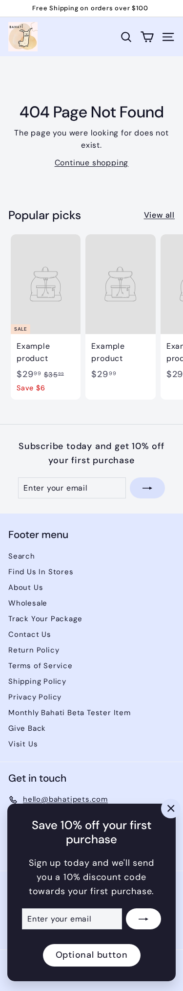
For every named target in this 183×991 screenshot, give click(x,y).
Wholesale (27, 603)
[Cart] (147, 37)
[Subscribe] (143, 919)
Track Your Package (45, 619)
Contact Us (29, 634)
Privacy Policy (34, 697)
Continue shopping (92, 163)
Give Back (27, 728)
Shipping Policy (37, 681)
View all (159, 215)
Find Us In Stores (41, 572)
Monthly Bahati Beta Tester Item (69, 713)
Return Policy (33, 650)
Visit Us (23, 744)
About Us (25, 587)
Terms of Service (40, 666)
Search (21, 556)
